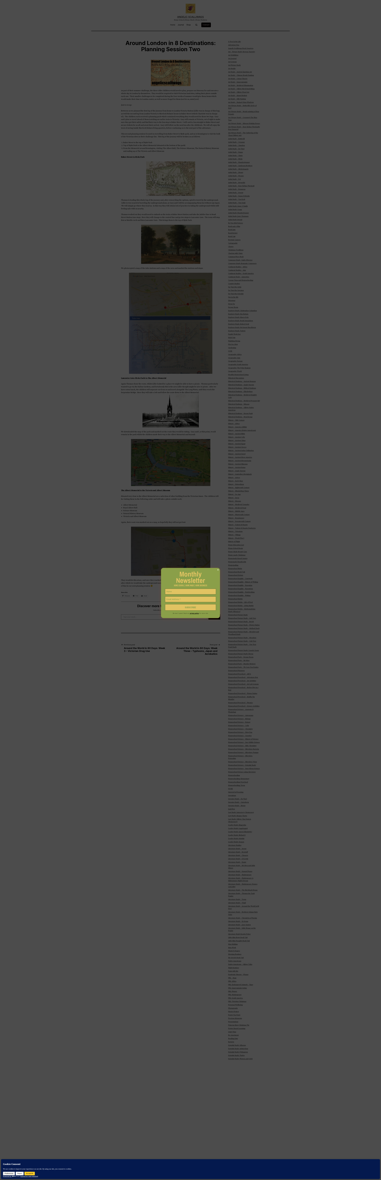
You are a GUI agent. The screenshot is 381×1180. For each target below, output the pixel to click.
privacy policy (194, 613)
